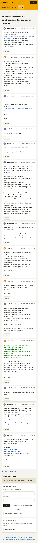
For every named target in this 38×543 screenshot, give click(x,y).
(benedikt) (16, 57)
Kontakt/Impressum (12, 537)
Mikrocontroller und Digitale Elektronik (12, 13)
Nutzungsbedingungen (9, 539)
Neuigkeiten (6, 7)
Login (33, 2)
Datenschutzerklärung (25, 537)
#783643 (32, 248)
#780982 (32, 28)
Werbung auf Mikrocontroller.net (26, 539)
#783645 (32, 281)
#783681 (32, 341)
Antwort (7, 51)
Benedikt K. (10, 57)
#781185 (32, 143)
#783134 (32, 162)
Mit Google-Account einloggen (13, 513)
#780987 (32, 57)
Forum (21, 7)
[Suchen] (28, 2)
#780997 (32, 96)
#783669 (32, 304)
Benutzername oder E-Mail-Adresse (13, 489)
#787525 (32, 435)
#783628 (32, 223)
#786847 (32, 404)
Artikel (14, 7)
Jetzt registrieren (10, 529)
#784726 (32, 388)
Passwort (6, 496)
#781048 (32, 129)
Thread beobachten (10, 471)
